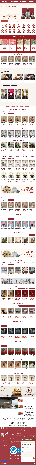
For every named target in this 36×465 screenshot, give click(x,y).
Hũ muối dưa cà (25, 343)
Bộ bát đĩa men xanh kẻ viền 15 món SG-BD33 (4, 273)
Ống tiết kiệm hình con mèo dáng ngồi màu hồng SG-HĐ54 (32, 315)
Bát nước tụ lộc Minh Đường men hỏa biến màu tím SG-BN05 (32, 180)
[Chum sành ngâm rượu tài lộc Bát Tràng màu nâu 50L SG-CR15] (32, 351)
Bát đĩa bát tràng (18, 260)
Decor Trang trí (32, 436)
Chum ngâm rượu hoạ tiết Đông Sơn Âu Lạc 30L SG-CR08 (3, 355)
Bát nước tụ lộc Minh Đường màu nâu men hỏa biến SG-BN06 (18, 180)
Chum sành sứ (18, 341)
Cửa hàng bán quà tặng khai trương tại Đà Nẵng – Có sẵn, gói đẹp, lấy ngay (29, 412)
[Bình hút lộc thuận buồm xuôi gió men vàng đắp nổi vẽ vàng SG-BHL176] (18, 119)
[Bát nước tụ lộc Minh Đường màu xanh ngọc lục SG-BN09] (4, 175)
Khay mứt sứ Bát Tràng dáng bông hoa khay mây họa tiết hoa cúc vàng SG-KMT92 (25, 137)
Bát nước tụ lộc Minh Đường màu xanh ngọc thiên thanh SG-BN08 (11, 180)
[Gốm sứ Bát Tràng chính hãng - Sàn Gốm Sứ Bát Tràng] (4, 1)
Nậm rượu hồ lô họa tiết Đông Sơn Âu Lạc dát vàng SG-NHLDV (4, 368)
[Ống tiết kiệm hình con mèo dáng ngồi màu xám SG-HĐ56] (18, 311)
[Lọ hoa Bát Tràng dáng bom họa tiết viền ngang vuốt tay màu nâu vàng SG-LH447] (32, 240)
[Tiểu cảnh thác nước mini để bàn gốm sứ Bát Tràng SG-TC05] (18, 145)
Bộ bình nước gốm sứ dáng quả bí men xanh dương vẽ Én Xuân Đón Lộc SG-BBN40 (4, 63)
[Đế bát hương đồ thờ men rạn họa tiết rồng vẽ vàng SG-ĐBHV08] (32, 163)
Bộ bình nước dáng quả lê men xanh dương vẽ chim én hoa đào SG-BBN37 (25, 63)
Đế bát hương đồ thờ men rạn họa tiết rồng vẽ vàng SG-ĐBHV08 (32, 168)
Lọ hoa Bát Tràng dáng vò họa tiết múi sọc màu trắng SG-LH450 (17, 244)
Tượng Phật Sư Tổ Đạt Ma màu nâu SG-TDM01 (17, 298)
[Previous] (1, 43)
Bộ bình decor (3, 235)
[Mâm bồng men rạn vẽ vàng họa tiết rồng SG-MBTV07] (4, 163)
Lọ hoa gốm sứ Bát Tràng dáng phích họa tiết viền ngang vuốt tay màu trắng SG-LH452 (10, 244)
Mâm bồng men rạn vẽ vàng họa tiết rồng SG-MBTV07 (3, 168)
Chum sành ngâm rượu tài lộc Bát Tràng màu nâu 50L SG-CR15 (32, 355)
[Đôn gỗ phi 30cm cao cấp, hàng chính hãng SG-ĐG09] (4, 378)
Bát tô (18, 262)
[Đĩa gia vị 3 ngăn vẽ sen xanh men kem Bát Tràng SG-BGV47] (18, 270)
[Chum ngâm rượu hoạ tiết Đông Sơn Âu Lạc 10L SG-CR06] (25, 351)
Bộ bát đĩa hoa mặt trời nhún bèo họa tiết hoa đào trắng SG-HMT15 (32, 273)
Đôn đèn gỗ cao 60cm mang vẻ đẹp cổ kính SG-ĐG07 (18, 382)
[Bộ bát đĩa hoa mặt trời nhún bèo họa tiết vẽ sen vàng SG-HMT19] (25, 270)
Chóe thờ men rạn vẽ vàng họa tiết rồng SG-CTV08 (10, 168)
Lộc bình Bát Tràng (18, 321)
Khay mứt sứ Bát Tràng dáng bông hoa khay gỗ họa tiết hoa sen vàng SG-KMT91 (32, 137)
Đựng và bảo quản (30, 450)
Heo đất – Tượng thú (18, 303)
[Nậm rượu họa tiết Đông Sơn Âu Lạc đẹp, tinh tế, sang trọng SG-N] (18, 364)
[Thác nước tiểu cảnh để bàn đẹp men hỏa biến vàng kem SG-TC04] (25, 145)
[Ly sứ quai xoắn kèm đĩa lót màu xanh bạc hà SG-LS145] (18, 224)
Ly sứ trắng (18, 216)
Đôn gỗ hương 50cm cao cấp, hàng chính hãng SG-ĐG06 (10, 382)
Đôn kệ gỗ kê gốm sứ (18, 373)
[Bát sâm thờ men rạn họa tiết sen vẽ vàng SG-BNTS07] (25, 163)
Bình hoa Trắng (18, 235)
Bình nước (18, 343)
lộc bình (17, 441)
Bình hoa (19, 441)
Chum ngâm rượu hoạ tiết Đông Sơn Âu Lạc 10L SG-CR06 (25, 355)
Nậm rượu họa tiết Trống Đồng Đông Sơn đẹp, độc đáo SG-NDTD (11, 368)
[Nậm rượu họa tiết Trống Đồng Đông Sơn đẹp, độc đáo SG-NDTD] (11, 364)
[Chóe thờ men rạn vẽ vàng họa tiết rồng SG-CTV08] (11, 163)
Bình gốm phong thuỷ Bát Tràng (18, 109)
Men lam (3, 158)
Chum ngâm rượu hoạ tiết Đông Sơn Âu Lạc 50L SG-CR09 (10, 355)
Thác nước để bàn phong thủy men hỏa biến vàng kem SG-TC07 (3, 149)
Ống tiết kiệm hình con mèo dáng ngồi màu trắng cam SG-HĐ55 (25, 315)
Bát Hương (4, 156)
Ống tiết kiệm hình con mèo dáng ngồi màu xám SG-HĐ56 (17, 315)
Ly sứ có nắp (4, 218)
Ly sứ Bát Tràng (18, 214)
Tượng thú (27, 305)
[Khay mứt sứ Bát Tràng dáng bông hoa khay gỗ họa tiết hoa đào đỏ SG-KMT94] (11, 133)
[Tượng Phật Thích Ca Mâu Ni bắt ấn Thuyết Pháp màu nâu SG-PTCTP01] (32, 293)
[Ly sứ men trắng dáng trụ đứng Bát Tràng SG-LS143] (25, 224)
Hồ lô (4, 113)
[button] (6, 78)
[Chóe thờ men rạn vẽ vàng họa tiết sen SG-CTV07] (18, 163)
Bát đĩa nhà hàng (19, 434)
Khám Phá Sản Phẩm (4, 21)
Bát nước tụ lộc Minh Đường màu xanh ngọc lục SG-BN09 (3, 180)
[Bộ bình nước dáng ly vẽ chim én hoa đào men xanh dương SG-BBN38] (18, 59)
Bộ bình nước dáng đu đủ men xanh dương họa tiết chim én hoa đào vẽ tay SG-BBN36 (32, 63)
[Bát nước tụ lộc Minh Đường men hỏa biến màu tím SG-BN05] (32, 175)
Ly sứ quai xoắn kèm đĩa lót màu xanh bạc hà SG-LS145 (17, 228)
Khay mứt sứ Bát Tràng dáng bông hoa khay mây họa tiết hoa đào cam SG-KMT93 (18, 137)
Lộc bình (18, 111)
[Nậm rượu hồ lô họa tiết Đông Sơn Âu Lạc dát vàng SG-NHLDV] (4, 364)
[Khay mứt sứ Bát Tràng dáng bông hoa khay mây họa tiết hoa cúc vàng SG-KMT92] (25, 133)
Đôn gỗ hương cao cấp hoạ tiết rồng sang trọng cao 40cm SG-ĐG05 (25, 382)
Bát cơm (3, 262)
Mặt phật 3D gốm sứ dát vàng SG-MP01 (10, 298)
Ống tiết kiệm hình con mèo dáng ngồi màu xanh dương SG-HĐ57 (10, 315)
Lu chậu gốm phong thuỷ (18, 140)
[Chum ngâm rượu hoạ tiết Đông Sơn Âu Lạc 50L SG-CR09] (11, 351)
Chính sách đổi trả (26, 434)
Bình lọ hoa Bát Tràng (18, 232)
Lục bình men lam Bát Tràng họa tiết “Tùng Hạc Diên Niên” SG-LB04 (10, 335)
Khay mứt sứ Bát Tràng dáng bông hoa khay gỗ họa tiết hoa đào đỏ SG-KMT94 (11, 137)
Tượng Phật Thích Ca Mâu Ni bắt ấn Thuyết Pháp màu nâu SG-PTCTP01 (32, 298)
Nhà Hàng (3, 264)
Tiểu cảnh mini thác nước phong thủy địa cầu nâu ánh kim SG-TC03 (32, 149)
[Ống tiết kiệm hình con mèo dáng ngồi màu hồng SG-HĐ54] (32, 311)
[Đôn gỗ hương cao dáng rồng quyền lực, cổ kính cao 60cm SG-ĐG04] (32, 378)
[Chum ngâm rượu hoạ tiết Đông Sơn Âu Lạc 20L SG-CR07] (18, 351)
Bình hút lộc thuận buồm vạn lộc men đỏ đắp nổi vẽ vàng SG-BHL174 (32, 122)
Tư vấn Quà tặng (32, 432)
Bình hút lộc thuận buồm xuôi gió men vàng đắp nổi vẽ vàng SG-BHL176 (17, 122)
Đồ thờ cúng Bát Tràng (18, 154)
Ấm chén (11, 441)
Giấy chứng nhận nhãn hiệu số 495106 (20, 444)
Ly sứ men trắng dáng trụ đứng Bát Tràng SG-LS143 (25, 228)
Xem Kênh (32, 71)
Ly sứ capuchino (32, 216)
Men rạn (32, 156)
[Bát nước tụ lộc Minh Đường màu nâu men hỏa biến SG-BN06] (18, 175)
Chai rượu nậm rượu (18, 359)
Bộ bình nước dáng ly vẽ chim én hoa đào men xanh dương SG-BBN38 (17, 63)
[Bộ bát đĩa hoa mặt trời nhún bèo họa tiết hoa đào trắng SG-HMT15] (32, 270)
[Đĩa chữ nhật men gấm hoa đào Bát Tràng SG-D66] (11, 270)
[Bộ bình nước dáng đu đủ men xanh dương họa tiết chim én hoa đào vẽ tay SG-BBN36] (32, 59)
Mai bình (10, 111)
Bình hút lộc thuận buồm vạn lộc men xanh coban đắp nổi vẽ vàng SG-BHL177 (11, 122)
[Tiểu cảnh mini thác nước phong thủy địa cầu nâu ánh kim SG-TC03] (32, 145)
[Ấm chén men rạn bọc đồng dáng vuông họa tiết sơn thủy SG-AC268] (31, 42)
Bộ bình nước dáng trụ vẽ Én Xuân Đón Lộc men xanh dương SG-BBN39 (11, 63)
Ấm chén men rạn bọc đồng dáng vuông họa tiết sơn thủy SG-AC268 (30, 46)
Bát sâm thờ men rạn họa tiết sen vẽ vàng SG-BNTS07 (24, 168)
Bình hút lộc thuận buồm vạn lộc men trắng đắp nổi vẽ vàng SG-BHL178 (3, 122)
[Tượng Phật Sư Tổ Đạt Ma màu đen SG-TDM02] (25, 293)
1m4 (11, 323)
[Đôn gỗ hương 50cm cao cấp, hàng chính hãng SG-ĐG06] (11, 378)
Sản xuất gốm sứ (19, 429)
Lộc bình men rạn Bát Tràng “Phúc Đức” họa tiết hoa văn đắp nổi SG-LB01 (32, 335)
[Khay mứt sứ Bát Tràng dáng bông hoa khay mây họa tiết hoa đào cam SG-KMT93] (18, 133)
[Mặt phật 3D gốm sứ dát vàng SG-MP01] (11, 293)
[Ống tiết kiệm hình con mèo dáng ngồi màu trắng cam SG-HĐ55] (25, 311)
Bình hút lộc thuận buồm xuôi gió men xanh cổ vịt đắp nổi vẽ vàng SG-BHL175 (25, 122)
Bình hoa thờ (25, 156)
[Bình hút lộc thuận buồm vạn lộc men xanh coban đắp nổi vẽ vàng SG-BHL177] (11, 119)
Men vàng (3, 325)
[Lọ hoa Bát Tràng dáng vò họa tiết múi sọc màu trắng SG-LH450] (18, 240)
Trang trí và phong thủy (24, 450)
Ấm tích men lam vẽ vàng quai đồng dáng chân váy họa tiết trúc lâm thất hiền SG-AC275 (23, 46)
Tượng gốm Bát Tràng (18, 286)
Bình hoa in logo (11, 235)
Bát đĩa (15, 441)
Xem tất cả (11, 113)
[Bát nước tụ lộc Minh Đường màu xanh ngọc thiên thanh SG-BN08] (11, 175)
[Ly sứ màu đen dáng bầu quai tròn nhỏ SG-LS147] (4, 224)
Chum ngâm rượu (4, 343)
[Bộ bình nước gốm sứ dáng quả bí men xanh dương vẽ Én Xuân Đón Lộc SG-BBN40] (4, 59)
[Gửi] (34, 458)
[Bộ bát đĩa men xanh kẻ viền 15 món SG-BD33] (4, 270)
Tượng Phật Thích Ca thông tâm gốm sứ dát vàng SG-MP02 (3, 298)
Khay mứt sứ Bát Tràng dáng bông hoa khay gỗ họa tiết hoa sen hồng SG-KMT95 (4, 137)
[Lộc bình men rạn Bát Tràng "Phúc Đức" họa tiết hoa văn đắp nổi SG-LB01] (32, 331)
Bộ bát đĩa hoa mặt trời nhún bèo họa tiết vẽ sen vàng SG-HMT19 (25, 273)
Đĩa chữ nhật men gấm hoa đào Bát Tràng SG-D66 (11, 273)
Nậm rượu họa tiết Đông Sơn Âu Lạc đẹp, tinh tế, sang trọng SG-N (18, 368)
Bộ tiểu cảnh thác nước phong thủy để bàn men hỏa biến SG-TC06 (11, 149)
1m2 (3, 323)
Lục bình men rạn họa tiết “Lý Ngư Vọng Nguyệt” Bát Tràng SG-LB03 (17, 335)
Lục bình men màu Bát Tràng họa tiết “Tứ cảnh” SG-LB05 (3, 335)
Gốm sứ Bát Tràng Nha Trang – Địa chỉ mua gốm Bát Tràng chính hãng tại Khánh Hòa (29, 399)
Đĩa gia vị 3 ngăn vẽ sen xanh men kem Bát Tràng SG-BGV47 (18, 273)
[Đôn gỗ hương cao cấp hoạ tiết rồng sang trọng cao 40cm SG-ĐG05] (25, 378)
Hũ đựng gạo (11, 343)
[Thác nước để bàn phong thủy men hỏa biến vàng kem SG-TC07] (4, 145)
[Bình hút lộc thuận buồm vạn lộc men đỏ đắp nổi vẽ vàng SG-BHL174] (32, 119)
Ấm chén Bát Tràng (18, 195)
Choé (32, 111)
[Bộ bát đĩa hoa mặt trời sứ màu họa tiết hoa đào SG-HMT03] (9, 42)
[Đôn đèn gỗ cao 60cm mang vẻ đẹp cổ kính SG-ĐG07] (18, 378)
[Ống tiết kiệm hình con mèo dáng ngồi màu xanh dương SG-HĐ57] (11, 311)
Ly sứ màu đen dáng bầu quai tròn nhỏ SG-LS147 (3, 228)
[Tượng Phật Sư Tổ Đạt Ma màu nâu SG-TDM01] (18, 293)
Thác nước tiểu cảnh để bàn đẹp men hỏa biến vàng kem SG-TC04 (25, 149)
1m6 (18, 323)
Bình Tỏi (25, 111)
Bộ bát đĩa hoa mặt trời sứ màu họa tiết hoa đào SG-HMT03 (9, 46)
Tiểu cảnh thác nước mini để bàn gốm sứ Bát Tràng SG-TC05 (18, 149)
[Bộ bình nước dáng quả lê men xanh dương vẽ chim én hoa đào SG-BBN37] (25, 59)
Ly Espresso (25, 216)
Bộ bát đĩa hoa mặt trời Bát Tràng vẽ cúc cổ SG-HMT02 (16, 46)
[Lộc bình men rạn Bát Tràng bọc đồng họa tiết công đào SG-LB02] (25, 331)
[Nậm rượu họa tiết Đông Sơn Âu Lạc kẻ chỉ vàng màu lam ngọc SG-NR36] (32, 364)
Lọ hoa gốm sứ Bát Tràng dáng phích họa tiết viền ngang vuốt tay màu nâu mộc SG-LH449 (25, 244)
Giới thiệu (2, 441)
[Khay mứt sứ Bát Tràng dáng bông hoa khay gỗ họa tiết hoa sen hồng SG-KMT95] (4, 133)
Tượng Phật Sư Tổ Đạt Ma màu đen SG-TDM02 (24, 298)
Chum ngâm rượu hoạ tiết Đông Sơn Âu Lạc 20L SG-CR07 (17, 355)
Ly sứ (12, 441)
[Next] (34, 43)
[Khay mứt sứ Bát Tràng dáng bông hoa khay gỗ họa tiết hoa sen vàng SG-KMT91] (32, 133)
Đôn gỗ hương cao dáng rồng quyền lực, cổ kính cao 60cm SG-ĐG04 (32, 382)
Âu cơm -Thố (25, 262)
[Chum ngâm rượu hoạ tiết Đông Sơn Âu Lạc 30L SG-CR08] (4, 351)
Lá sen (25, 235)
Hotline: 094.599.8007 (13, 21)
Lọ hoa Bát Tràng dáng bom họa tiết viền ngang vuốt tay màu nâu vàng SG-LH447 (32, 244)
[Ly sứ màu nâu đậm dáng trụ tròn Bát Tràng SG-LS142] (32, 224)
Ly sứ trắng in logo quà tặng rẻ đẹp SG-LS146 (11, 228)
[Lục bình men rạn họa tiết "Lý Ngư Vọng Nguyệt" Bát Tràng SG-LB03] (18, 331)
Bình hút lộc (4, 111)
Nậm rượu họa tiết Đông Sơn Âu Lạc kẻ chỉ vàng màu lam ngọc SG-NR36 (32, 368)
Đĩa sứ (11, 262)
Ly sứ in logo (4, 216)
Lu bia (32, 343)
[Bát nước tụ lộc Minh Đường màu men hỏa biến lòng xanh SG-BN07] (25, 175)
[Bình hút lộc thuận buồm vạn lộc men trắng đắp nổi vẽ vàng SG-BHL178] (4, 119)
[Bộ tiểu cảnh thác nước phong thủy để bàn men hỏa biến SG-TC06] (11, 145)
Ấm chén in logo (11, 442)
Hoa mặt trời (32, 262)
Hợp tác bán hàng (19, 433)
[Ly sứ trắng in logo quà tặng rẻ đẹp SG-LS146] (11, 224)
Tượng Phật (9, 288)
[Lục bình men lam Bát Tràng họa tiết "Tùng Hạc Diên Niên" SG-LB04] (11, 331)
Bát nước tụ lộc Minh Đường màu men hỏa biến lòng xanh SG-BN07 (25, 180)
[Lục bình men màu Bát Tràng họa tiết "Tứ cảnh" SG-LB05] (4, 331)
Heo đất (9, 305)
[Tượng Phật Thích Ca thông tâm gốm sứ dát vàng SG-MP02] (4, 293)
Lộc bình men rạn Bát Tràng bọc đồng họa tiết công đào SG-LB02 (25, 335)
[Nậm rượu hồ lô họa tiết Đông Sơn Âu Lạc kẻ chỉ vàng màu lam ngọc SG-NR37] (25, 364)
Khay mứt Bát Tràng (18, 128)
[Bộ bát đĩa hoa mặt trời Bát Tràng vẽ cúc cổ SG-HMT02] (16, 42)
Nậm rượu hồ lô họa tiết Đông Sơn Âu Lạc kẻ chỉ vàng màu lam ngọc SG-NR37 (25, 368)
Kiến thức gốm (32, 429)
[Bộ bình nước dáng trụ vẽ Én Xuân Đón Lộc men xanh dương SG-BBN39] (11, 59)
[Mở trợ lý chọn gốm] (34, 463)
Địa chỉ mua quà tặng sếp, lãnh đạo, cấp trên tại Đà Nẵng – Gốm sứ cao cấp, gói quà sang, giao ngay (29, 406)
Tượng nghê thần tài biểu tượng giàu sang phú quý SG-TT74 (3, 315)
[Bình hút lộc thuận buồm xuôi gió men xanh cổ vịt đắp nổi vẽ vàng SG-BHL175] (25, 119)
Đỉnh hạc (18, 156)
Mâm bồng (11, 156)
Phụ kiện (3, 200)
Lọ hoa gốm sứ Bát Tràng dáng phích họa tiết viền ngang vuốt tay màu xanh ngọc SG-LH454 (3, 244)
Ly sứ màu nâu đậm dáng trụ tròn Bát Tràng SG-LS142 (31, 228)
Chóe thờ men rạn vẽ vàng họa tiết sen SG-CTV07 (18, 168)
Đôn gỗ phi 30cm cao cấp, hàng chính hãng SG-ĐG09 (3, 382)
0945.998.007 (23, 1)
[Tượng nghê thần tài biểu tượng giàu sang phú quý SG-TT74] (4, 311)
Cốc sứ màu (11, 216)
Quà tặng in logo (24, 451)
